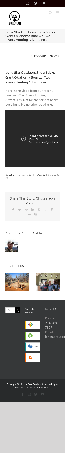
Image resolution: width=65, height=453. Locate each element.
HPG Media (44, 387)
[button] (8, 282)
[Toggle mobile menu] (58, 13)
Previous (40, 56)
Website (41, 174)
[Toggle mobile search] (50, 13)
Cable (11, 174)
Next (53, 56)
